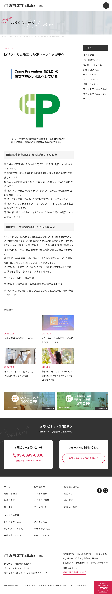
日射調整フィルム (92, 60)
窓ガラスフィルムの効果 (95, 88)
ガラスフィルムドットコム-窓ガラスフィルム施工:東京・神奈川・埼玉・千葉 (23, 5)
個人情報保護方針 (11, 585)
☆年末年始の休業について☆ (18, 338)
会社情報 (68, 500)
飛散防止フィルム (92, 69)
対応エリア (69, 493)
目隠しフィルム (90, 84)
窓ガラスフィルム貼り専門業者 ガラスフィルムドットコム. (58, 585)
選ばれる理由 (10, 493)
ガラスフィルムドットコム (23, 555)
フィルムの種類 (11, 515)
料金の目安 (9, 500)
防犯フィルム (89, 74)
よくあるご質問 (41, 500)
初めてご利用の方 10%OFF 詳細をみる (103, 587)
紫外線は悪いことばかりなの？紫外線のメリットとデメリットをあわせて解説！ (57, 375)
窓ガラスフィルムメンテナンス (95, 96)
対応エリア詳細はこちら (74, 572)
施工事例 (8, 506)
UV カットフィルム (92, 64)
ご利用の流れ (40, 493)
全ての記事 (88, 55)
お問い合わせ (70, 506)
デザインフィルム (92, 79)
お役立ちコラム (71, 486)
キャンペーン (40, 506)
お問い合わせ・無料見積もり (84, 458)
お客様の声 (39, 486)
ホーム (7, 486)
